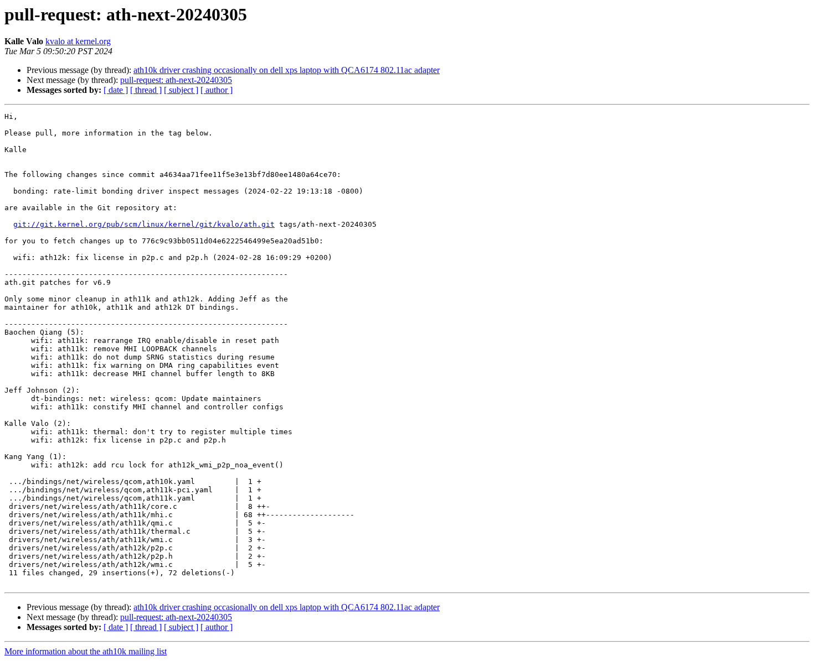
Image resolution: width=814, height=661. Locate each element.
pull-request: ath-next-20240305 (176, 80)
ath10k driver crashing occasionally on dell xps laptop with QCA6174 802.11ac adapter (286, 70)
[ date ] (116, 90)
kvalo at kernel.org (78, 41)
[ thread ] (146, 90)
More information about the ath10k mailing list (85, 651)
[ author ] (216, 90)
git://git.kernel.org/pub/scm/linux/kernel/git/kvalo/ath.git (144, 224)
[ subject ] (181, 90)
